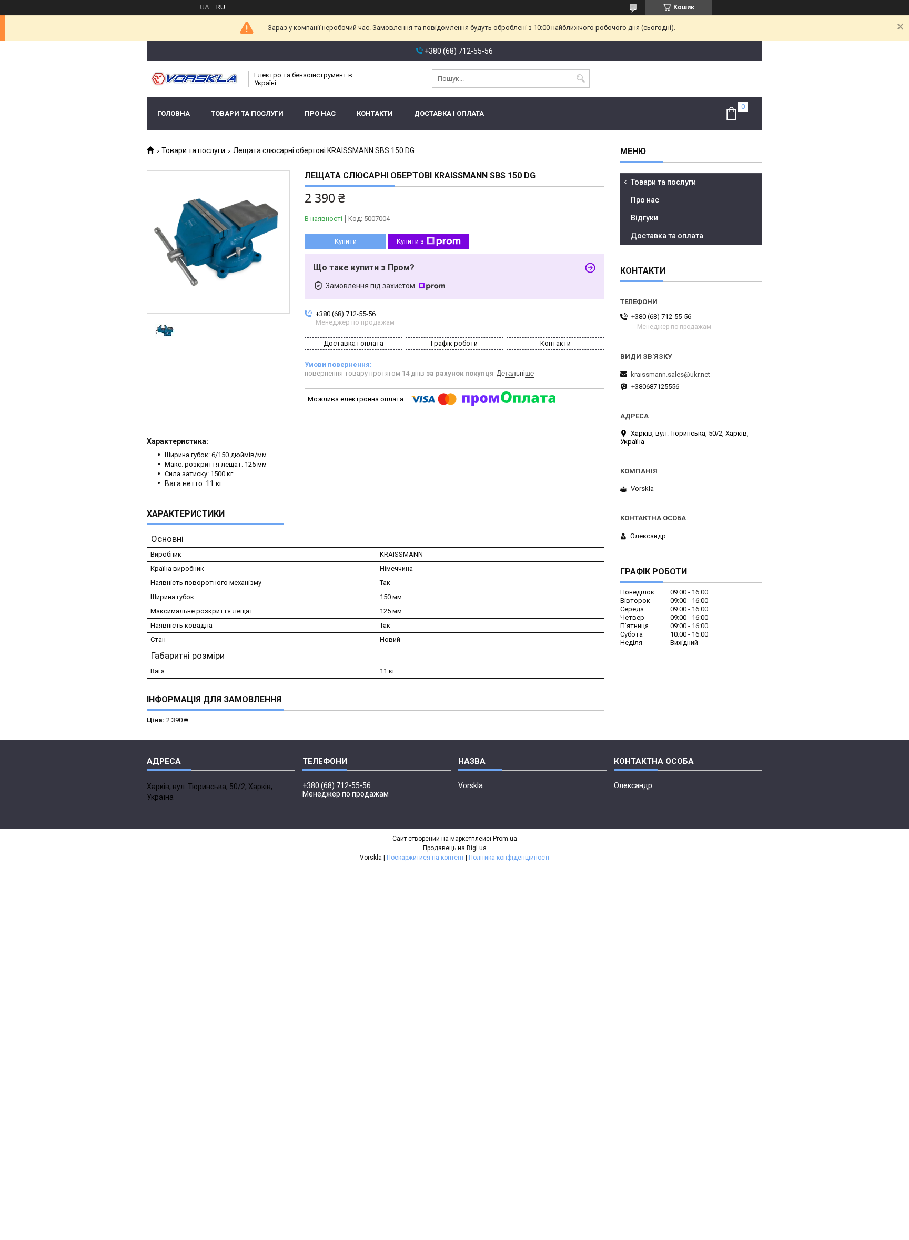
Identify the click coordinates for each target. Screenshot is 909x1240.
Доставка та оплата (667, 235)
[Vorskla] (194, 79)
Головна (173, 113)
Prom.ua (505, 838)
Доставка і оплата (449, 113)
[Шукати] (580, 78)
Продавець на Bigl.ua (455, 848)
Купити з (410, 241)
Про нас (320, 113)
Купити (346, 241)
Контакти (375, 113)
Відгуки (644, 218)
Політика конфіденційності (509, 857)
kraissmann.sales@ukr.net (670, 374)
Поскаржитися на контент (425, 857)
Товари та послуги (247, 113)
